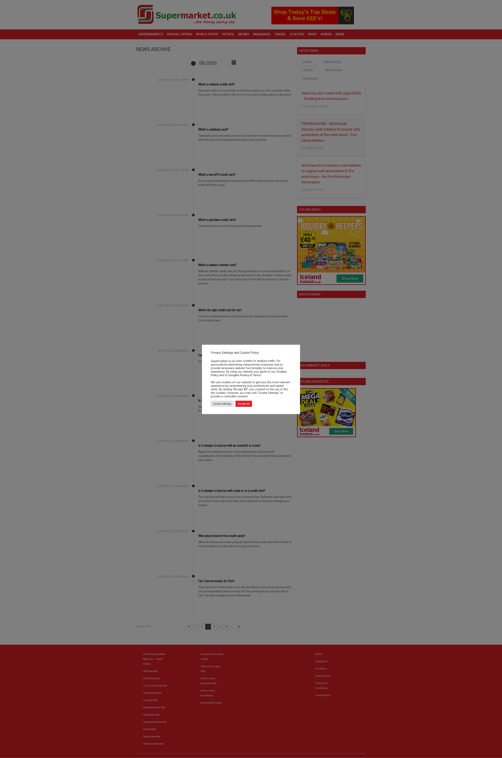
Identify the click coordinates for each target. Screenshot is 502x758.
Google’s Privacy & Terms (244, 375)
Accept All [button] (244, 403)
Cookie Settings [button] (222, 403)
